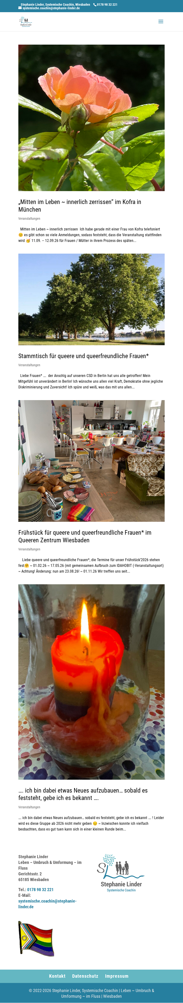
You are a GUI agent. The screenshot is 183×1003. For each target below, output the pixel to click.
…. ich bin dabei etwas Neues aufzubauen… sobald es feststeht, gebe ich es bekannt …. (83, 794)
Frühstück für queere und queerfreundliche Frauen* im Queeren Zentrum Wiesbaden (85, 536)
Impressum (117, 976)
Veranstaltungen (29, 218)
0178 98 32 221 (40, 889)
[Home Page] (25, 21)
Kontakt (57, 976)
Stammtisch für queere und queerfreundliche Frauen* (83, 356)
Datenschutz (85, 976)
